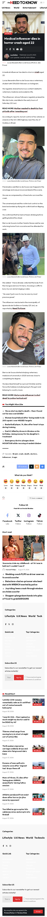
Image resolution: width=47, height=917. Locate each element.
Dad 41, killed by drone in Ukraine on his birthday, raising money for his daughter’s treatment (21, 434)
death (26, 454)
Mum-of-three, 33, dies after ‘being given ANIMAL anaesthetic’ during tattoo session (15, 782)
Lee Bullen (14, 55)
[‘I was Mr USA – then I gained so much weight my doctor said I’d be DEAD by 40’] (39, 719)
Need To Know (23, 2)
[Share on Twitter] (13, 49)
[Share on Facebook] (10, 49)
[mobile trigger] (4, 2)
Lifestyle (10, 616)
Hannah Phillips (11, 570)
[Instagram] (29, 518)
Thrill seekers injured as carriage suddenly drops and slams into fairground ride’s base (15, 750)
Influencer (6, 457)
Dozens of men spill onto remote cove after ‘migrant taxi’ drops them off (14, 766)
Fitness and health (13, 559)
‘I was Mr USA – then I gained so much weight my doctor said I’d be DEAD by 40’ (16, 719)
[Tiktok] (39, 518)
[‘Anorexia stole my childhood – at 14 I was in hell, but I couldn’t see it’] (23, 548)
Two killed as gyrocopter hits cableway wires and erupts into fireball (16, 812)
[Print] (21, 49)
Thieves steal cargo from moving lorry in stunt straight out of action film (15, 734)
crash (36, 72)
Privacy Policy (9, 913)
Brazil (15, 454)
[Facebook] (7, 518)
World (8, 33)
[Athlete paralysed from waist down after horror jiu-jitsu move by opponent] (39, 797)
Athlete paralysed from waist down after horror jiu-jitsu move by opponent (15, 797)
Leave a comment (37, 498)
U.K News (21, 616)
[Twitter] (18, 518)
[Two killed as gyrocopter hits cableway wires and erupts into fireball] (39, 811)
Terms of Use (22, 913)
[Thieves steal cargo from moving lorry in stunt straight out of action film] (39, 733)
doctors (33, 454)
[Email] (17, 49)
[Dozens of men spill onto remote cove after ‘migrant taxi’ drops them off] (39, 765)
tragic (14, 457)
